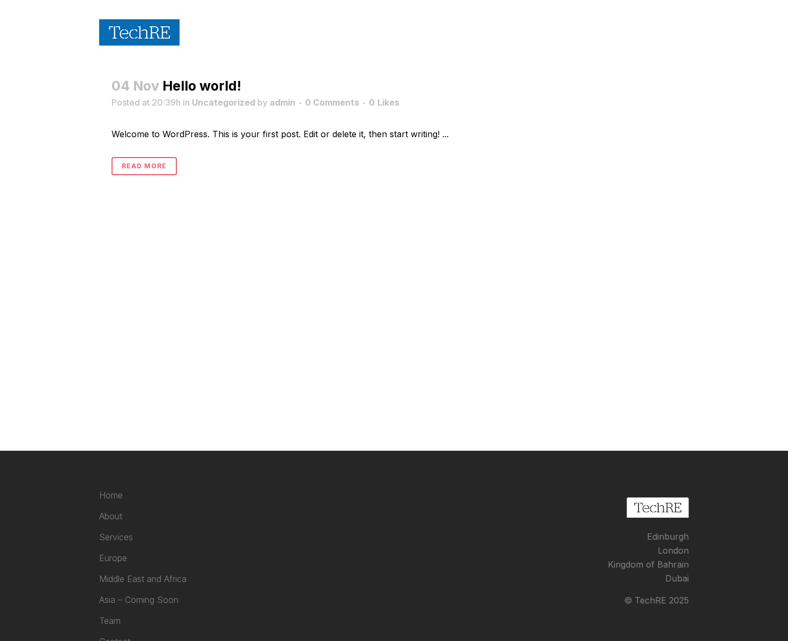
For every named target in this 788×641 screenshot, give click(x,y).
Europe (113, 558)
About (110, 516)
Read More (144, 166)
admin (282, 102)
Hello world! (201, 86)
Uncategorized (223, 102)
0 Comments (332, 102)
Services (116, 537)
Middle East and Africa (143, 578)
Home (111, 495)
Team (110, 620)
